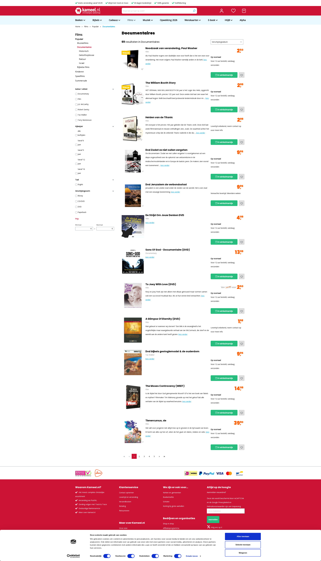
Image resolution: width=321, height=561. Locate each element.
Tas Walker (82, 115)
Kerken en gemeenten (172, 492)
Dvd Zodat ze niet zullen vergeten (166, 150)
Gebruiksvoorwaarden (216, 506)
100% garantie (162, 3)
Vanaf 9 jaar (81, 152)
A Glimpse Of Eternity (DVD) (162, 319)
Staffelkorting (180, 3)
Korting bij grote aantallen (173, 506)
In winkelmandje (225, 75)
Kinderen (79, 71)
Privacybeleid (223, 502)
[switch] (131, 556)
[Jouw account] (221, 10)
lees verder (200, 133)
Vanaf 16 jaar (81, 171)
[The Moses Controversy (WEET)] (133, 397)
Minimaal (83, 227)
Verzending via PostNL (88, 500)
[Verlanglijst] (233, 10)
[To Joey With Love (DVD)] (133, 295)
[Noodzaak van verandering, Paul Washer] (133, 59)
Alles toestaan (243, 536)
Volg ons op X (216, 527)
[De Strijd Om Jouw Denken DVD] (133, 226)
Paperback (82, 212)
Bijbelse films (83, 67)
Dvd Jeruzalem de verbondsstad (166, 184)
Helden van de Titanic (159, 117)
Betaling (122, 506)
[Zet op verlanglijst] (242, 75)
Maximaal (104, 227)
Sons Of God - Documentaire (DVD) (167, 249)
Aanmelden (213, 519)
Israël (81, 63)
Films (78, 35)
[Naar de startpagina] (87, 11)
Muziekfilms (82, 43)
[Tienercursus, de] (133, 431)
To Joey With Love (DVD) (160, 284)
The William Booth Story (160, 83)
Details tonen (192, 556)
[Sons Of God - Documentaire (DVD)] (133, 260)
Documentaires (84, 47)
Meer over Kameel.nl (87, 512)
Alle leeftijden (81, 133)
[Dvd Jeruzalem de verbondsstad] (133, 195)
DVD (80, 206)
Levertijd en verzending (128, 497)
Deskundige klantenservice (89, 508)
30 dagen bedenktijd (143, 3)
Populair (79, 39)
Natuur (82, 59)
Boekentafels (168, 497)
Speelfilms (80, 76)
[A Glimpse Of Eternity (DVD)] (133, 330)
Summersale (81, 80)
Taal (77, 179)
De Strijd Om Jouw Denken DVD (164, 215)
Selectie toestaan (242, 545)
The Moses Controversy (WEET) (165, 386)
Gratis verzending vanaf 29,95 (90, 3)
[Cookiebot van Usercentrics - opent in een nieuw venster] (73, 556)
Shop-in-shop (168, 523)
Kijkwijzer (79, 126)
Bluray (80, 195)
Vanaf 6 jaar (81, 142)
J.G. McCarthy (83, 104)
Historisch (84, 51)
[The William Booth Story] (133, 94)
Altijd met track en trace (118, 3)
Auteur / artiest (81, 89)
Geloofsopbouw (86, 55)
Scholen (166, 501)
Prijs (77, 219)
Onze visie (123, 528)
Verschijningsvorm (82, 191)
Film (79, 99)
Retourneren (124, 510)
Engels (80, 184)
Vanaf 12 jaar (81, 161)
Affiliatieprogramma (171, 528)
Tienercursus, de (155, 420)
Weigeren (243, 553)
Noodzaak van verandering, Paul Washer (171, 48)
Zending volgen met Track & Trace (93, 504)
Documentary (83, 94)
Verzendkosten (125, 501)
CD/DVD (81, 201)
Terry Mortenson (85, 120)
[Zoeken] (194, 11)
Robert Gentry (83, 109)
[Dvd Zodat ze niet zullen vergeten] (133, 161)
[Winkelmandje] (244, 11)
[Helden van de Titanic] (133, 128)
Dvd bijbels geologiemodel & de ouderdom (172, 351)
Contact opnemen (126, 492)
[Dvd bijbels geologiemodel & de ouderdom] (133, 362)
